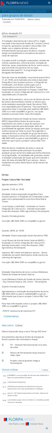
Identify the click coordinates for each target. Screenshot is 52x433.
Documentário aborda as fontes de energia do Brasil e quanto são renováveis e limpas (23, 338)
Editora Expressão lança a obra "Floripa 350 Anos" (24, 331)
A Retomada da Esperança (16, 382)
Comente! (7, 22)
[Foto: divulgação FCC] (22, 33)
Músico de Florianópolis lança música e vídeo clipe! (27, 354)
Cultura (18, 325)
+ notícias (44, 370)
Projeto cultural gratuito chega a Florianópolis (25, 361)
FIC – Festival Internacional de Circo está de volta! (28, 346)
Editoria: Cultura (33, 19)
